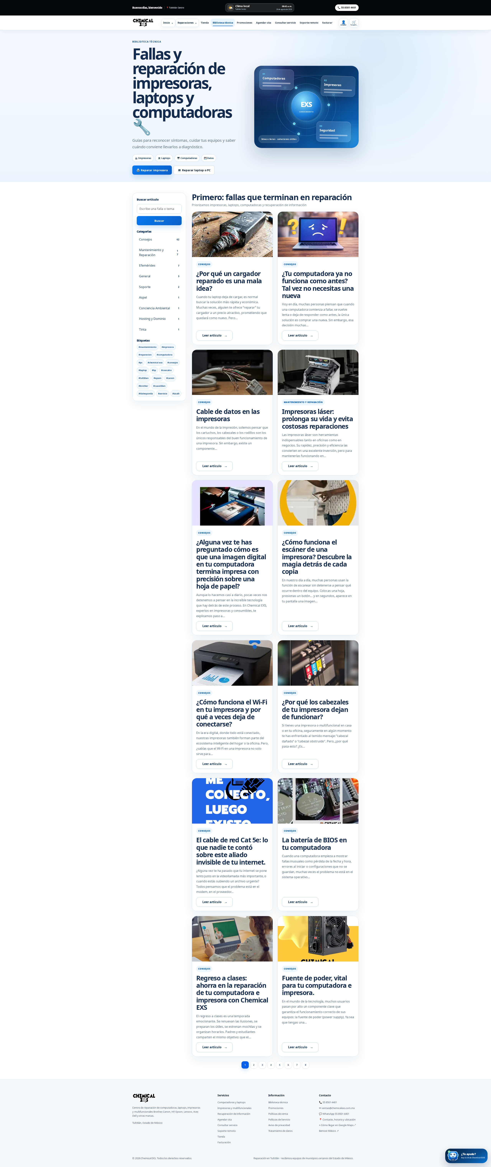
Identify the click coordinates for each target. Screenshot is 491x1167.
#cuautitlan (159, 385)
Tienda (205, 22)
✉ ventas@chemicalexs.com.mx (337, 1108)
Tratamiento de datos (280, 1131)
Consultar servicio (285, 22)
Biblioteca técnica (223, 22)
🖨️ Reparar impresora (152, 170)
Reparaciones (187, 22)
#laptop (143, 370)
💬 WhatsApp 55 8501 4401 (334, 1113)
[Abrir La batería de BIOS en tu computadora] (318, 801)
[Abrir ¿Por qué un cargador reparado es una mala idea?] (232, 234)
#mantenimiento (148, 347)
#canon (170, 378)
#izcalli (175, 393)
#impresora (168, 347)
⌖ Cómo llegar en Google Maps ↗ (337, 1125)
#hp (154, 370)
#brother (143, 385)
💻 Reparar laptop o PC (194, 170)
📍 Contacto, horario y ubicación (337, 1119)
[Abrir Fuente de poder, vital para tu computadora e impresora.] (318, 938)
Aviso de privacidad (279, 1125)
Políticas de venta (278, 1113)
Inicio (168, 22)
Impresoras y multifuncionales (234, 1108)
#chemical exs (155, 362)
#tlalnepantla (146, 393)
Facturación (224, 1142)
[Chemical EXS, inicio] (144, 22)
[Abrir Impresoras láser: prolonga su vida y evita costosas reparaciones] (318, 372)
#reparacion (145, 354)
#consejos (172, 362)
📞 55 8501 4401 (347, 7)
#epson (157, 378)
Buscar (159, 221)
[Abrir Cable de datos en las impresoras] (232, 372)
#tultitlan (143, 378)
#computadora (164, 354)
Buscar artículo (148, 199)
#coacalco (166, 370)
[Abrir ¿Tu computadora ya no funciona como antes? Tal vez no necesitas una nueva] (318, 234)
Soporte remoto (309, 22)
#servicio (162, 393)
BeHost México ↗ (329, 1131)
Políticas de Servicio (279, 1119)
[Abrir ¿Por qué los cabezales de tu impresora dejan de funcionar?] (318, 663)
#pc (141, 362)
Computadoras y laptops (231, 1102)
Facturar (327, 22)
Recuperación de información (233, 1113)
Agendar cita (263, 22)
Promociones (244, 22)
